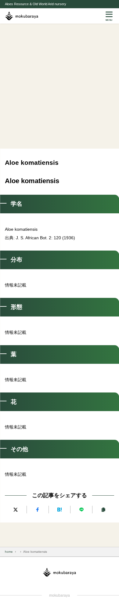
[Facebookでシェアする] (38, 509)
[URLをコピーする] (103, 509)
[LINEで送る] (81, 509)
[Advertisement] (59, 86)
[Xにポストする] (16, 509)
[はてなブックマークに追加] (59, 509)
